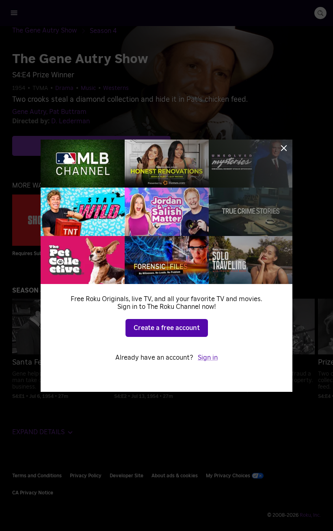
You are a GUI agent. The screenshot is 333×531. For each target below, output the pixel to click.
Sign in (208, 357)
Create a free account (167, 328)
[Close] (283, 148)
